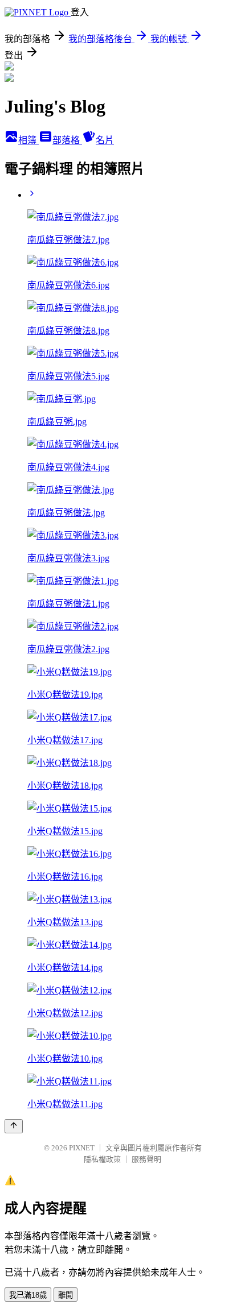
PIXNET (82, 1148)
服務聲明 (146, 1159)
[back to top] (14, 1126)
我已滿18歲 (28, 1295)
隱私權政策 (102, 1159)
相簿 (28, 140)
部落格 (67, 140)
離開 (65, 1295)
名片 (105, 140)
